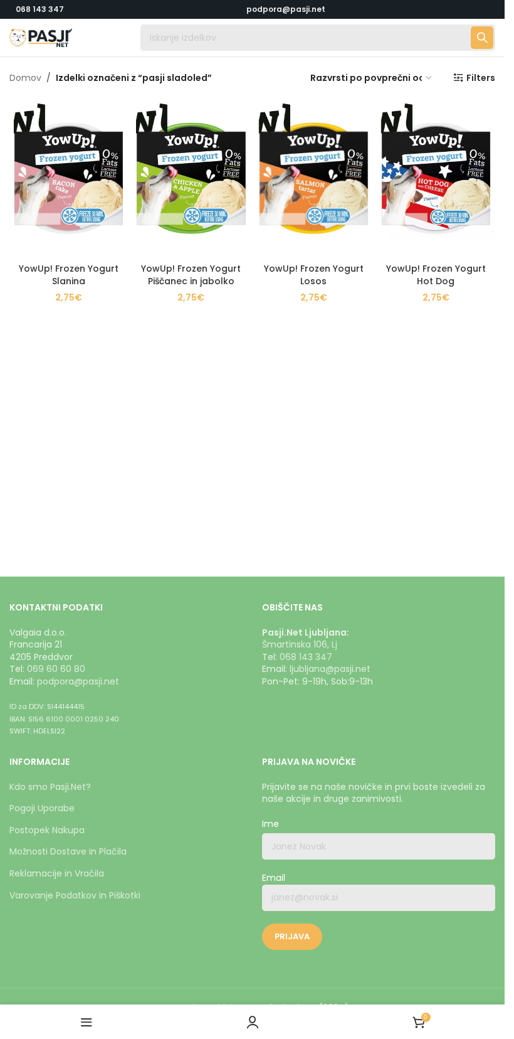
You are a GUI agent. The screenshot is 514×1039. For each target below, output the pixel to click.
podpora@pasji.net (78, 681)
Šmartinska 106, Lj (299, 644)
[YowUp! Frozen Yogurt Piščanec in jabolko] (191, 178)
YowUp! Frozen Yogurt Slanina (68, 274)
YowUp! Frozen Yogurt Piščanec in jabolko (191, 274)
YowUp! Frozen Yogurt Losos (314, 274)
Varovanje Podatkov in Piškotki (74, 895)
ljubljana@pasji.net (330, 669)
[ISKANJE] (482, 37)
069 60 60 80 (56, 669)
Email (273, 878)
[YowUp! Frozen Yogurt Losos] (313, 178)
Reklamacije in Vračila (56, 873)
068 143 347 (40, 9)
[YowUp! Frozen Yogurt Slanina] (68, 178)
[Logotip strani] (40, 37)
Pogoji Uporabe (42, 808)
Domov (25, 78)
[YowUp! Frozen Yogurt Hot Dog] (436, 178)
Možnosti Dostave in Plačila (68, 851)
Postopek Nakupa (47, 830)
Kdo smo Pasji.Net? (50, 787)
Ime (270, 824)
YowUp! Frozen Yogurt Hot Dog (436, 274)
